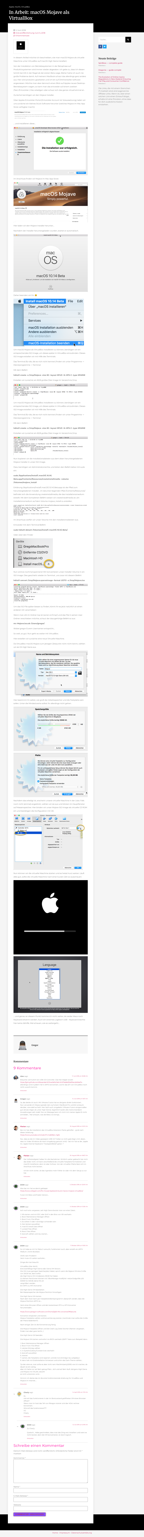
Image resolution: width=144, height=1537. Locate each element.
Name (17, 1487)
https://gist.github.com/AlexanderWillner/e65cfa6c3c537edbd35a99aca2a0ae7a (51, 1082)
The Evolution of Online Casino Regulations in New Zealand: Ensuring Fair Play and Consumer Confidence (114, 79)
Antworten (23, 1090)
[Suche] (128, 39)
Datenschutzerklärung (81, 1533)
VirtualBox (25, 7)
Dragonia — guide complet (109, 70)
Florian (23, 1126)
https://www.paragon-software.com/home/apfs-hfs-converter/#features (48, 1312)
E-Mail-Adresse (21, 1496)
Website (17, 1505)
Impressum (64, 1533)
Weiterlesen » (102, 65)
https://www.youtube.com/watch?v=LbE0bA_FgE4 (40, 1135)
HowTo (17, 7)
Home (55, 1533)
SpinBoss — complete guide (110, 63)
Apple (11, 7)
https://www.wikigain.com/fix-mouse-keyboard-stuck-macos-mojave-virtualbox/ (51, 1191)
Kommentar (20, 1458)
